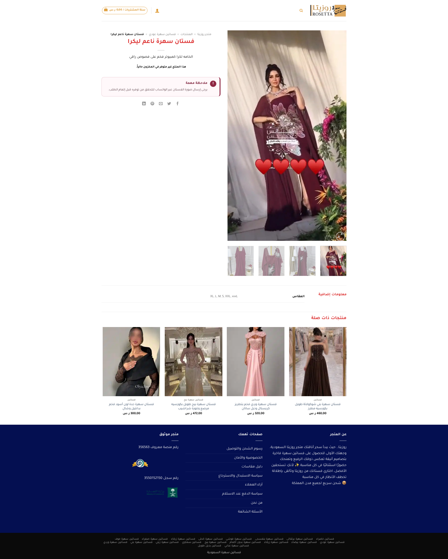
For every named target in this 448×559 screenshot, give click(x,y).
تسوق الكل (289, 10)
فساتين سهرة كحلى (210, 539)
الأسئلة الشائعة (250, 512)
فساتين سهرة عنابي (236, 546)
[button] (125, 10)
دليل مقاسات (252, 467)
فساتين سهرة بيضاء (304, 542)
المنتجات (186, 34)
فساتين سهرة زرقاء (183, 539)
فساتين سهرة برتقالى (300, 539)
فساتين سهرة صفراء (155, 539)
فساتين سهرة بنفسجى (269, 539)
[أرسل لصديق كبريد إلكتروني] (161, 104)
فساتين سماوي (192, 542)
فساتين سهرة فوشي (239, 539)
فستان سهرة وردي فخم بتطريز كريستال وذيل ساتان (256, 407)
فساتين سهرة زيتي (167, 542)
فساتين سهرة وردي (115, 542)
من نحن (256, 503)
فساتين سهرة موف (127, 539)
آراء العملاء (253, 485)
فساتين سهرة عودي (162, 34)
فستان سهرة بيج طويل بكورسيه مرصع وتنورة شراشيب (193, 407)
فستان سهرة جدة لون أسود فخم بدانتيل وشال (131, 407)
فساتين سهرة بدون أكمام (245, 542)
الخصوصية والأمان (248, 458)
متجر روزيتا (204, 34)
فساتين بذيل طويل (209, 546)
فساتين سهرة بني (141, 542)
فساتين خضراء (325, 539)
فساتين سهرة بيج (216, 542)
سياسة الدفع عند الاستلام (242, 494)
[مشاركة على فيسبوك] (178, 104)
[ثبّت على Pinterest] (152, 104)
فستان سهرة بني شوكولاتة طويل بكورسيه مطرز (318, 407)
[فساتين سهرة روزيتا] (328, 10)
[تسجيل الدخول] (157, 10)
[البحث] (301, 10)
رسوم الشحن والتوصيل (244, 449)
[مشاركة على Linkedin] (144, 104)
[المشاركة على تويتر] (169, 104)
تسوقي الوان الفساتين (263, 10)
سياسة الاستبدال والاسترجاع (240, 476)
